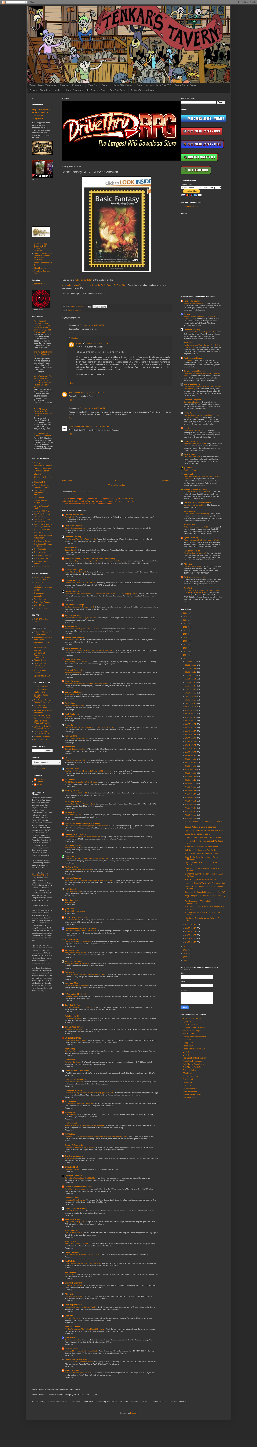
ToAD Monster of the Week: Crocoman (79, 1103)
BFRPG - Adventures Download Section (42, 470)
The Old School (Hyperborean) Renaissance (81, 782)
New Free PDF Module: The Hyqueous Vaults (81, 1351)
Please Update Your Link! (74, 1285)
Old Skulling (70, 1134)
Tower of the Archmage (74, 605)
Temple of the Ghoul (42, 530)
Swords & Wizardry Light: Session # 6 (78, 1373)
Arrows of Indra (40, 648)
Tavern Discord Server (185, 85)
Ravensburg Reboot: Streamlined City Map (80, 1178)
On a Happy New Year (73, 891)
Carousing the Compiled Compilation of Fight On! (205, 892)
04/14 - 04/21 (190, 790)
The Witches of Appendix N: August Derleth (80, 539)
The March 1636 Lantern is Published (78, 869)
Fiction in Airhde (70, 1158)
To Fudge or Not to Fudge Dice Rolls (197, 492)
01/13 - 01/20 (190, 939)
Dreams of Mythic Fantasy (76, 1209)
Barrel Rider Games (122, 85)
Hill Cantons (70, 780)
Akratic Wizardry (72, 681)
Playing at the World (73, 961)
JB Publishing (70, 1101)
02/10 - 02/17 (190, 925)
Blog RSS (188, 588)
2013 (185, 658)
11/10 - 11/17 (190, 686)
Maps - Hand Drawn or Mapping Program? (202, 853)
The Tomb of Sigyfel (42, 566)
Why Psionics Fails (72, 640)
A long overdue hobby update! (76, 952)
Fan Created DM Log (42, 739)
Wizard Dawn (39, 605)
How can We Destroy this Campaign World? (81, 1307)
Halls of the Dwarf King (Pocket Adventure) (43, 727)
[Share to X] (99, 306)
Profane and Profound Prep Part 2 (77, 1244)
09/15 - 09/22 (190, 714)
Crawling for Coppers (74, 1156)
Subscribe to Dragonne (73, 672)
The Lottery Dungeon (42, 552)
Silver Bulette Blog (72, 1219)
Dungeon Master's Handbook (194, 1028)
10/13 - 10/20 (190, 700)
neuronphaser (71, 1272)
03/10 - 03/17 (190, 808)
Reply (71, 333)
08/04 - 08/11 (190, 735)
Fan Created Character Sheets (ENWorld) (43, 701)
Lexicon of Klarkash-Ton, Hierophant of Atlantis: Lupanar (85, 974)
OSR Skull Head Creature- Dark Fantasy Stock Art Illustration (41, 247)
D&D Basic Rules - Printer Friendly (41, 691)
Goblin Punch (70, 856)
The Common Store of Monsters (76, 738)
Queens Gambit (71, 550)
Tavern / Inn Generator (43, 602)
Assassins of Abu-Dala (43, 466)
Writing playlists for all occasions (76, 985)
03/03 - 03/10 (190, 811)
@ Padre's (188, 468)
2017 (185, 644)
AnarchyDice (70, 1241)
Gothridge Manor (72, 791)
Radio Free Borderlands (192, 1061)
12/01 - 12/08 (190, 675)
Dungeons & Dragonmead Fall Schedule (79, 1147)
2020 (185, 634)
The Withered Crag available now (77, 1189)
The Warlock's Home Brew (76, 1359)
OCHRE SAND (70, 1114)
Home (117, 481)
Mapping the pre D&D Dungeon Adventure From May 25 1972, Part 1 (90, 880)
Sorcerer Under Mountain (194, 371)
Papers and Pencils (73, 845)
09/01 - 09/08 (190, 721)
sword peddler (190, 511)
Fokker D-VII (70, 517)
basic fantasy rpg (74, 310)
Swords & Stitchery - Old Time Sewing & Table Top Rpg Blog (90, 559)
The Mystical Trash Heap (75, 834)
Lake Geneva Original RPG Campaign (80, 928)
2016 (185, 648)
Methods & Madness (73, 692)
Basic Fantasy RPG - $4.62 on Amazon (200, 880)
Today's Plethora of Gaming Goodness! (200, 827)
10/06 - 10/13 (190, 703)
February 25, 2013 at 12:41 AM (97, 426)
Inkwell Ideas (189, 343)
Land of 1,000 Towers (42, 511)
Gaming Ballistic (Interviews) (194, 1037)
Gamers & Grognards (74, 1145)
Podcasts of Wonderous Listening (45, 90)
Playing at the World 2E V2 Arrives (77, 964)
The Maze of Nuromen (43, 555)
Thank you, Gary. (190, 470)
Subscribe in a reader (40, 284)
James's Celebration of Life (75, 1211)
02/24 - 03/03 (190, 815)
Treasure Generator (42, 736)
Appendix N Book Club (192, 1018)
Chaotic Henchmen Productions (78, 1187)
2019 (185, 638)
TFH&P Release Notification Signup (197, 514)
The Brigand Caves (42, 541)
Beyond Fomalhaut (73, 591)
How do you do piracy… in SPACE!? (78, 942)
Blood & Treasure (41, 660)
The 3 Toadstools (72, 714)
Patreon (105, 85)
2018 (185, 641)
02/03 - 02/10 (190, 928)
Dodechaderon (40, 599)
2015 (185, 651)
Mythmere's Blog (191, 538)
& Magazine (39, 593)
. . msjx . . (187, 428)
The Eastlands (40, 549)
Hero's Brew (188, 1046)
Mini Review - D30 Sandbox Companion (42, 434)
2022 (185, 627)
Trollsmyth (69, 972)
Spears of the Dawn (42, 676)
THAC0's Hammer (190, 1091)
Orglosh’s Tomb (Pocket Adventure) (41, 732)
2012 (185, 946)
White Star (92, 85)
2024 (185, 620)
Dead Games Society (191, 1025)
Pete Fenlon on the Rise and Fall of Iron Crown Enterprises (86, 683)
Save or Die (187, 1082)
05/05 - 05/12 (190, 780)
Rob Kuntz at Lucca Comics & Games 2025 (81, 931)
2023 (185, 624)
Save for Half (188, 1079)
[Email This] (94, 306)
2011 (185, 950)
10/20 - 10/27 (190, 696)
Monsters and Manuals (74, 637)
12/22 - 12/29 (190, 665)
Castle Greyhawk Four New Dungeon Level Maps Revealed (86, 826)
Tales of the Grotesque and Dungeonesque (43, 525)
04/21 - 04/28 (190, 787)
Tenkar (79, 343)
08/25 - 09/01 (190, 724)
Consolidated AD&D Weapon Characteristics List (82, 837)
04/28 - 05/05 (190, 783)
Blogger (133, 1413)
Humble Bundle (71, 501)
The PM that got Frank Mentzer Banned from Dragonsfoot (43, 354)
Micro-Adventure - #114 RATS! (76, 793)
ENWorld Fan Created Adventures (43, 712)
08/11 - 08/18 (190, 731)
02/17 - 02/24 (190, 818)
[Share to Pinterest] (105, 306)
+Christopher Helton (83, 280)
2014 (185, 655)
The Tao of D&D (71, 867)
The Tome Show (189, 1097)
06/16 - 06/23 (190, 759)
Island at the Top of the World (75, 572)
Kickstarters (77, 85)
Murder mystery (71, 716)
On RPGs (186, 1052)
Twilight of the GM (72, 1016)
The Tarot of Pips (71, 996)
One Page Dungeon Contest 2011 (42, 515)
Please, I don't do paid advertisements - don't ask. (83, 1263)
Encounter (38, 596)
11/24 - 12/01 (190, 679)
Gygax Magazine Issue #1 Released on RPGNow (205, 831)
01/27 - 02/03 (190, 932)
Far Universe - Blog (192, 551)
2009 (185, 957)
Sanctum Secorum (190, 1076)
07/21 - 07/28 (190, 742)
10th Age (37, 463)
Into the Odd (70, 747)
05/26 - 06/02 (190, 769)
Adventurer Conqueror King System (43, 638)
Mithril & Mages (40, 608)
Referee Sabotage (71, 847)
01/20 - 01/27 (190, 935)
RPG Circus (187, 1073)
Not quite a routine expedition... (195, 505)
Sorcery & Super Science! (76, 918)
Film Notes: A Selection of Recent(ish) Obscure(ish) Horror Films (88, 771)
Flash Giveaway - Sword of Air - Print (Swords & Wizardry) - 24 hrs (43, 412)
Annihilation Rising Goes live (75, 1200)
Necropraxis (70, 1060)
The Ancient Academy (42, 533)
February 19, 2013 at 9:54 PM (92, 325)
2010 (185, 953)
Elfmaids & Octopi (72, 616)
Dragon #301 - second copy (75, 911)
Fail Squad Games (72, 1198)
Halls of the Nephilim (73, 526)
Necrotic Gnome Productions (77, 1071)
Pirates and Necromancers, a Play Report (80, 1007)
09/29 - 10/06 (190, 707)
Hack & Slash (70, 889)
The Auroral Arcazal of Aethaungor (43, 537)
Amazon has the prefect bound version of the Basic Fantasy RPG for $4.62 (94, 285)
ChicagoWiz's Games (74, 1027)
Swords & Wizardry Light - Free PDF (154, 85)
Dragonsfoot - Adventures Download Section (43, 492)
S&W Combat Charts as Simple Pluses (42, 579)
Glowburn (187, 1040)
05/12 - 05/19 (190, 776)
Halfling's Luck (71, 1123)
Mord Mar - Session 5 (73, 1318)
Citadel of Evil (39, 482)
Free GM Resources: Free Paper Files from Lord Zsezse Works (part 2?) (91, 727)
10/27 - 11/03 (190, 693)
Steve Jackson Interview (74, 1082)
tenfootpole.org (71, 548)
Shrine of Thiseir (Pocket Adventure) (41, 722)
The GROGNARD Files (192, 1094)
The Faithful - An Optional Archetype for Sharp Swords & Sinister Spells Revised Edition (96, 1136)
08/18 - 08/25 (190, 728)
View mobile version (116, 485)
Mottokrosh (188, 474)
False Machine (71, 736)
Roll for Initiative (189, 1070)
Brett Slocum (74, 393)
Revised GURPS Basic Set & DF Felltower (80, 583)
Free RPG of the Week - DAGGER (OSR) (201, 846)
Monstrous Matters (73, 648)
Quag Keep (69, 909)
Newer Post (67, 481)
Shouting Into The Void (74, 515)
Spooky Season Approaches (75, 528)
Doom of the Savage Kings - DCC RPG (42, 486)
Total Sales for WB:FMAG (74, 1296)
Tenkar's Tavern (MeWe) (142, 90)
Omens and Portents (73, 1090)
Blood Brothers (40, 268)
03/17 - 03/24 (190, 804)
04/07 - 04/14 (190, 794)
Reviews (64, 85)
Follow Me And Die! (73, 659)
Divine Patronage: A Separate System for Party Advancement (87, 858)
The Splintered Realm (193, 358)
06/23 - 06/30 (190, 756)
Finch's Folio (70, 1261)
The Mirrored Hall (41, 558)
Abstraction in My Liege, (73, 815)
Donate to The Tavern (191, 206)
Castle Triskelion (72, 1252)
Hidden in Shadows (73, 878)
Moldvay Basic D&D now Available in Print (80, 804)
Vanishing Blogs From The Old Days (78, 661)
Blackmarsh (39, 474)
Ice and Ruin (70, 812)
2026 (185, 613)
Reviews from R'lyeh (73, 570)
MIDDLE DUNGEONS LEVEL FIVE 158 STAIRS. (82, 1255)
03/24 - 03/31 (190, 801)
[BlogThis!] (96, 306)
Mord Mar (69, 1316)
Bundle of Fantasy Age (73, 1340)
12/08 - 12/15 (190, 672)
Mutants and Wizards (72, 920)
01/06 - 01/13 (190, 942)
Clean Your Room (71, 1051)
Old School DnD (71, 1167)
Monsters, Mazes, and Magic (196, 489)
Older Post (166, 481)
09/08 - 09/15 (190, 717)
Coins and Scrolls (72, 769)
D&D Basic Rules (41, 687)
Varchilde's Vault (72, 950)
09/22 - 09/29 (190, 710)
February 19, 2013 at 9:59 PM (98, 343)
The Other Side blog (73, 537)
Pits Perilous (70, 703)
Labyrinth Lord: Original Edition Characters (40, 665)
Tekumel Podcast (190, 1088)
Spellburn (187, 1085)
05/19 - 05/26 (190, 773)
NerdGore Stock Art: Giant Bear (42, 272)
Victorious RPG (71, 983)
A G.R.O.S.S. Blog (72, 1371)
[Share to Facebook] (102, 306)
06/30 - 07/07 (190, 752)
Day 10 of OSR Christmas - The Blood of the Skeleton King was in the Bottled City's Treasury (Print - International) (43, 326)
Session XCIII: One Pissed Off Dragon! (79, 1362)
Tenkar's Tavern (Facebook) (42, 85)
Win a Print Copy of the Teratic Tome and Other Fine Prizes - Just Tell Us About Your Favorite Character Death (43, 381)
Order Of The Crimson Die (76, 1080)
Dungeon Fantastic (73, 580)
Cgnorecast (187, 1022)
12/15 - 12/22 (190, 668)
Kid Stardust (188, 360)
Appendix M (70, 1112)
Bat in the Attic (71, 627)
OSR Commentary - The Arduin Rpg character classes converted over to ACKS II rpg (96, 561)
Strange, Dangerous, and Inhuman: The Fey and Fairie (85, 1125)
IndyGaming (70, 1049)
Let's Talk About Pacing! (73, 1233)
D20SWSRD (39, 583)
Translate (41, 769)
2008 (185, 960)
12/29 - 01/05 (190, 661)
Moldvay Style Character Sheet (40, 706)
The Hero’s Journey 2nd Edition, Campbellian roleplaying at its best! (89, 1093)
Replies (74, 338)
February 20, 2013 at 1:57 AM (93, 393)
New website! (70, 1274)
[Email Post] (89, 306)
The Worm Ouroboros (73, 1062)
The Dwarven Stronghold (194, 577)
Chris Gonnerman (76, 426)
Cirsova (187, 314)
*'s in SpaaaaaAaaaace (73, 1018)
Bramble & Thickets (73, 1327)
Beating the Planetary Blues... (75, 705)
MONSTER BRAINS (73, 1038)
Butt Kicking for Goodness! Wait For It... (200, 850)
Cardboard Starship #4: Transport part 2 (79, 607)
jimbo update (69, 902)
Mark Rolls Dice (71, 1338)
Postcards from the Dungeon (194, 1058)
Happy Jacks (188, 1043)
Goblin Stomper (71, 1230)
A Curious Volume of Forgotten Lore (42, 633)
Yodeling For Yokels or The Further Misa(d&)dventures (85, 1329)
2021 (185, 631)
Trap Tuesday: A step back (75, 1222)
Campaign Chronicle (73, 1176)
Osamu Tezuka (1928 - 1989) (76, 1040)
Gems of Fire (39, 498)
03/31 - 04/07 (190, 797)
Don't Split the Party (73, 1005)
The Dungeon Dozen (73, 1305)
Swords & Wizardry (41, 875)
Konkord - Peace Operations (75, 749)
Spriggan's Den (71, 939)
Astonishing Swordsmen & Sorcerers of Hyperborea (39, 654)
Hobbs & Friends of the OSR (194, 1049)
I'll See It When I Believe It (75, 994)
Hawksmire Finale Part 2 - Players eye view (81, 618)
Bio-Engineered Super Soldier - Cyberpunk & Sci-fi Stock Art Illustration (43, 256)
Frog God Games (118, 90)
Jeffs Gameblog (71, 900)
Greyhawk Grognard (73, 670)
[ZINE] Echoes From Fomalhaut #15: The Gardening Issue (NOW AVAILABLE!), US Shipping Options (101, 594)
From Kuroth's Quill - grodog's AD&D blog (82, 823)
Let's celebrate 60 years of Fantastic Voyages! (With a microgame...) (90, 650)
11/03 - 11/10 (190, 689)
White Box (69, 1294)
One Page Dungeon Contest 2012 (42, 520)
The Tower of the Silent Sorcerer (197, 503)
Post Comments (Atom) (82, 492)
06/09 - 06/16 (190, 763)
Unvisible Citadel (72, 1349)
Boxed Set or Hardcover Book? (197, 834)
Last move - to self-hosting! (75, 1029)
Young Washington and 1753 (75, 760)
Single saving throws (72, 694)
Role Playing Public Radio (193, 1064)
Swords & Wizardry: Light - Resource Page (85, 90)
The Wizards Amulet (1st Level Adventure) (42, 717)
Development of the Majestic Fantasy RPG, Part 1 (83, 629)
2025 (185, 617)
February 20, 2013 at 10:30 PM (92, 408)
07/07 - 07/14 (190, 749)
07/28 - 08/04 (190, 738)
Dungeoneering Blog (72, 1169)
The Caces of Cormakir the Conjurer (43, 545)
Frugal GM (69, 725)
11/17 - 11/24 (190, 682)
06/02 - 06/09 (190, 766)
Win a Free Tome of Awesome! (195, 553)
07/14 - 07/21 (190, 745)
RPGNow (129, 499)
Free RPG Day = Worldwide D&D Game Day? (203, 837)
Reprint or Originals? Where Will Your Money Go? (205, 883)
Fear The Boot (188, 1034)
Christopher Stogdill (42, 780)
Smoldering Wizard (73, 802)
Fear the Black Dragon (192, 1031)
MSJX (67, 758)
